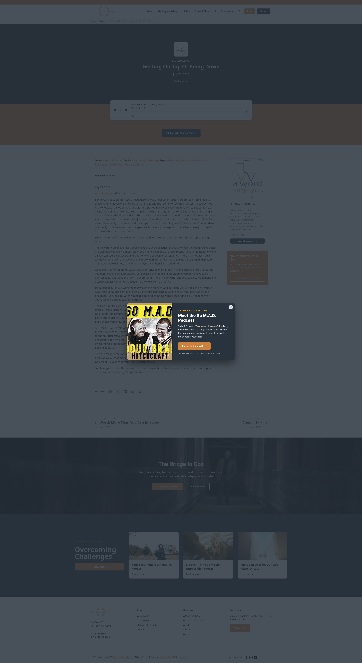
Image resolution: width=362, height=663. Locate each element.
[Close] (231, 307)
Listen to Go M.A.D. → (194, 346)
